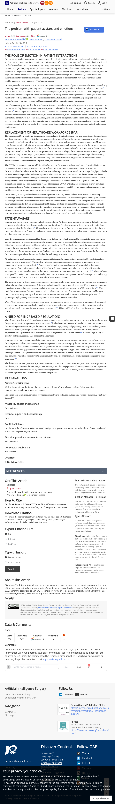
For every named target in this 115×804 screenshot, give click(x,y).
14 (15, 358)
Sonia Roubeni (36, 39)
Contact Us (11, 711)
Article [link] (28, 15)
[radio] (36, 534)
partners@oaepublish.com (18, 762)
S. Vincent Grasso (53, 39)
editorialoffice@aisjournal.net (20, 697)
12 (57, 308)
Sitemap (9, 715)
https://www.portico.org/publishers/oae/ (90, 732)
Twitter (84, 694)
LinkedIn (68, 694)
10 (92, 271)
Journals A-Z (47, 753)
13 (81, 332)
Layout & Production (52, 759)
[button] (94, 30)
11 (97, 288)
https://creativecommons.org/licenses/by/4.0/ (55, 607)
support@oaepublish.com (56, 659)
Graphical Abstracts (51, 762)
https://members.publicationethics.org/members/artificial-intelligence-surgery (90, 710)
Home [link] (7, 15)
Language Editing (50, 756)
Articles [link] (17, 15)
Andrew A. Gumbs (15, 39)
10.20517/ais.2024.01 (15, 46)
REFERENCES (15, 471)
